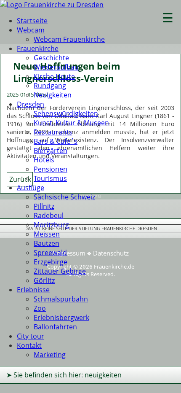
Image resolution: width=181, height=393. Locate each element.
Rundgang (50, 85)
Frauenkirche (38, 48)
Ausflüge (30, 187)
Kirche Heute (54, 76)
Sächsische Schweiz (64, 197)
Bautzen (46, 243)
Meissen (47, 234)
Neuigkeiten (53, 95)
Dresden (30, 104)
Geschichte (51, 57)
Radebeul (49, 215)
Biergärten (50, 150)
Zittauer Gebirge (60, 271)
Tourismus (50, 178)
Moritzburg (51, 224)
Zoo (40, 308)
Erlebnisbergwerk (61, 317)
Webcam (31, 30)
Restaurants (53, 132)
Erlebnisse (33, 289)
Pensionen (50, 169)
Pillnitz (44, 206)
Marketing (50, 354)
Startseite (32, 20)
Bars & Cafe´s (55, 141)
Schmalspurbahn (61, 299)
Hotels (44, 159)
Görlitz (44, 280)
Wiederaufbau (56, 67)
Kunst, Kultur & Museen (71, 122)
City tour (30, 336)
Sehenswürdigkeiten (66, 113)
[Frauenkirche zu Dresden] (52, 4)
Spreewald (50, 252)
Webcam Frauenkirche (69, 39)
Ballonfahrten (55, 326)
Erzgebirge (50, 261)
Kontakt (29, 345)
